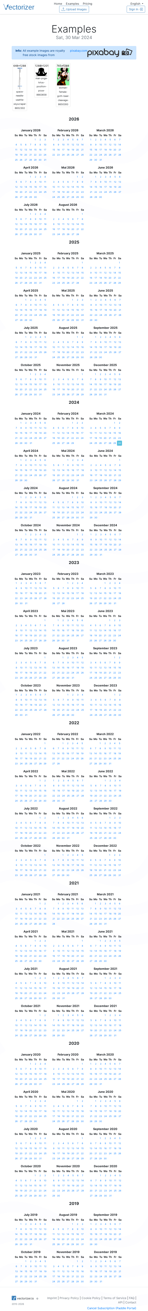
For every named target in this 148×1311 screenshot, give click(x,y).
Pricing (87, 3)
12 (21, 149)
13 (26, 149)
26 (21, 159)
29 (35, 159)
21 (30, 154)
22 (35, 154)
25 (16, 159)
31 (45, 159)
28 (30, 159)
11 (16, 149)
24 (45, 154)
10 (45, 144)
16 (40, 149)
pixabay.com (78, 50)
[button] (136, 3)
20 (25, 154)
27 (26, 159)
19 (21, 154)
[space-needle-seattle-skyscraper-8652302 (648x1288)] (20, 76)
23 (40, 154)
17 (45, 149)
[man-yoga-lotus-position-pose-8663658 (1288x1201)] (41, 70)
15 (35, 149)
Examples (72, 3)
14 (30, 149)
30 (40, 159)
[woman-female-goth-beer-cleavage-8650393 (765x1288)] (63, 74)
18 (16, 154)
